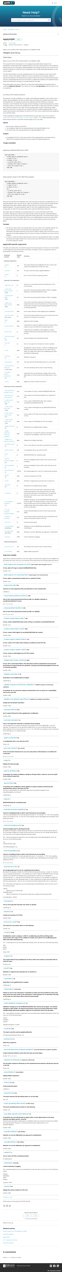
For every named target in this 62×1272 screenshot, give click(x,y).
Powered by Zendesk (55, 1270)
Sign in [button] (55, 3)
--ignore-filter (8, 331)
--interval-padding (9, 465)
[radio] (26, 1215)
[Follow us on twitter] (51, 1266)
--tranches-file (8, 362)
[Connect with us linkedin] (58, 1266)
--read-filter (7, 485)
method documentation (10, 117)
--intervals (7, 343)
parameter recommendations (25, 117)
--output (6, 265)
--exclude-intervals (9, 444)
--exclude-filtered (9, 311)
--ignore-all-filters (9, 326)
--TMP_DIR (7, 522)
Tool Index (11, 29)
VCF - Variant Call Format (10, 1240)
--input (6, 454)
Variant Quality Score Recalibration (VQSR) (15, 1231)
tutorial (39, 117)
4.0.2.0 (17, 29)
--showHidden (8, 551)
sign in (8, 1257)
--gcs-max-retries (9, 315)
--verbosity (7, 537)
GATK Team (12, 43)
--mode (6, 350)
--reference (7, 356)
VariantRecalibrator (8, 1234)
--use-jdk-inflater (8, 531)
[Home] (9, 3)
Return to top (8, 1197)
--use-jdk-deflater (9, 526)
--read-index (7, 493)
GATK (4, 29)
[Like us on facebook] (54, 1266)
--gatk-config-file (9, 450)
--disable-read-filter (9, 426)
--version (6, 381)
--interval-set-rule (9, 470)
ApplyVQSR (6, 1237)
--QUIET (6, 481)
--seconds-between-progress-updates (9, 511)
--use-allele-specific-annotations (7, 374)
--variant (6, 274)
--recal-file (7, 270)
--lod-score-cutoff (9, 546)
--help (5, 320)
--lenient (6, 475)
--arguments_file (8, 285)
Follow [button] (18, 39)
